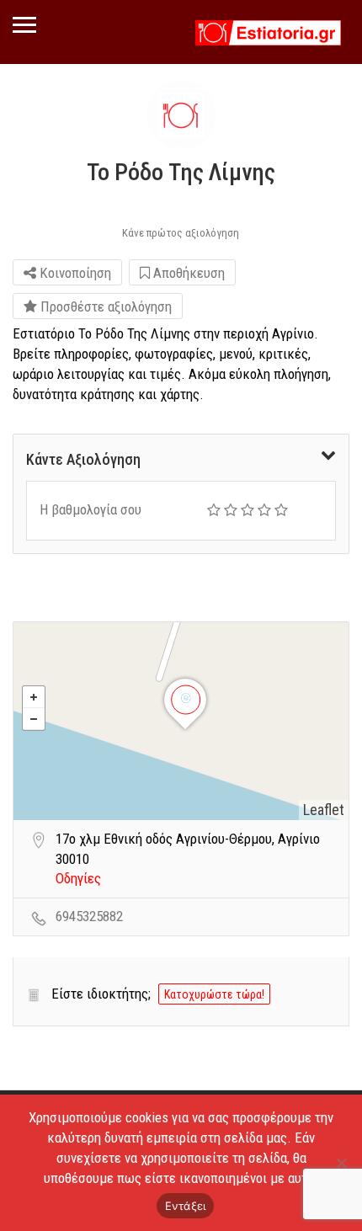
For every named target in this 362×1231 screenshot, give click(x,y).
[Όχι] (341, 1162)
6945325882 (89, 916)
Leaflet (323, 809)
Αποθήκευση (187, 272)
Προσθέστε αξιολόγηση (104, 306)
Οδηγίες (78, 878)
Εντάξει (185, 1205)
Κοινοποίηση (73, 272)
